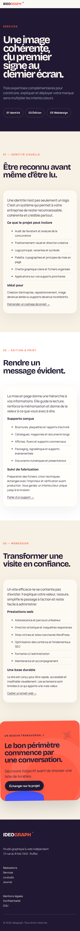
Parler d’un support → (20, 497)
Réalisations (10, 868)
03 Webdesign (59, 112)
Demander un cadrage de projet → (28, 304)
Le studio (8, 877)
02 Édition (35, 112)
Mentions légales (13, 896)
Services (8, 872)
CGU (5, 905)
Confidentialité (11, 900)
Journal (7, 882)
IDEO (13, 4)
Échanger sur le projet (24, 786)
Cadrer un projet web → (22, 693)
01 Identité (13, 112)
